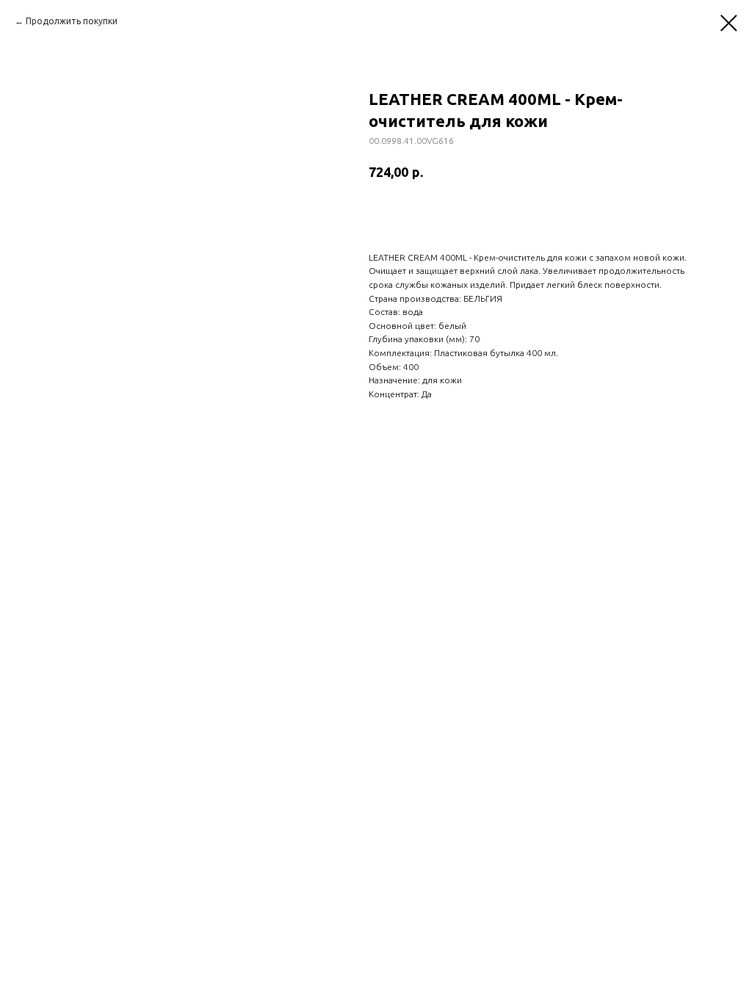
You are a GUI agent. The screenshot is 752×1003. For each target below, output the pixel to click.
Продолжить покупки (72, 21)
